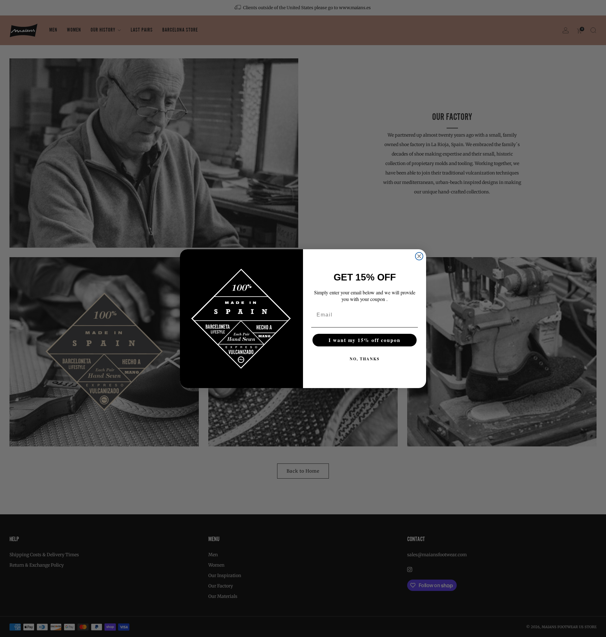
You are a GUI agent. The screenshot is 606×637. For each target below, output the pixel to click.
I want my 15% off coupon (365, 340)
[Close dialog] (419, 256)
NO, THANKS (365, 359)
